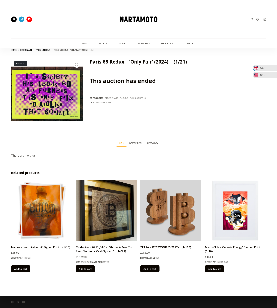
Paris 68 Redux (138, 98)
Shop (101, 43)
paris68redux (103, 102)
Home (85, 43)
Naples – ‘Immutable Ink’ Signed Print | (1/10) (40, 247)
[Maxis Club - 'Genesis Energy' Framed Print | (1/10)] (235, 210)
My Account (167, 43)
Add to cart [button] (20, 268)
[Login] (257, 19)
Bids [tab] (121, 143)
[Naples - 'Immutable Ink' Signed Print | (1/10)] (41, 210)
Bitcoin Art (111, 98)
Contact (190, 43)
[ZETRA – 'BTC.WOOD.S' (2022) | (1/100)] (170, 210)
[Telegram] (21, 19)
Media (122, 43)
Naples (27, 258)
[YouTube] (29, 19)
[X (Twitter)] (14, 19)
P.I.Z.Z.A (124, 98)
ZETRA (156, 258)
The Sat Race (143, 43)
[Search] (252, 19)
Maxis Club (223, 262)
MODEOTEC (103, 262)
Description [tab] (135, 143)
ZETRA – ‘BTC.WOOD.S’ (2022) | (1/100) (165, 247)
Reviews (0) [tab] (152, 143)
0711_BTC (80, 262)
